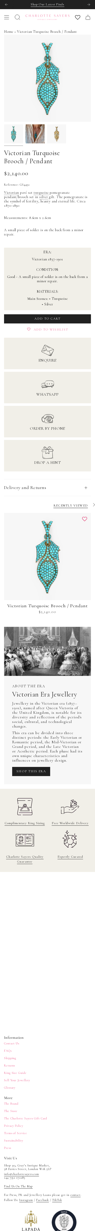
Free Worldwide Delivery (70, 823)
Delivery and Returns (25, 487)
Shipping (10, 1058)
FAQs (8, 1050)
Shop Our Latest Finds (47, 4)
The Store (10, 1111)
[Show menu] (7, 17)
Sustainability (13, 1140)
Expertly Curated (70, 857)
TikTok (57, 1200)
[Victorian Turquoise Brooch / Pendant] (47, 556)
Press (7, 1148)
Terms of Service (15, 1133)
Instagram (26, 1200)
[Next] (88, 4)
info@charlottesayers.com (21, 1174)
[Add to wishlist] (85, 519)
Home (8, 31)
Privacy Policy (13, 1126)
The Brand (11, 1103)
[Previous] (6, 4)
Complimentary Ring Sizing (25, 823)
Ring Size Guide (15, 1073)
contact (75, 1195)
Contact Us (11, 1043)
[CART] (88, 17)
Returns (9, 1065)
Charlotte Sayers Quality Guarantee (25, 859)
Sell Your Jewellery (17, 1080)
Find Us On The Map (18, 1186)
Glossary (9, 1087)
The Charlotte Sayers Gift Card (25, 1118)
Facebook (42, 1200)
